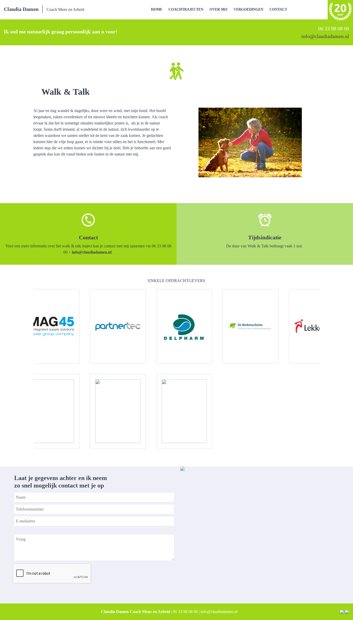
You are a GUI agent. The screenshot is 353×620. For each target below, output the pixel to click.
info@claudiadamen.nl (91, 252)
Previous (25, 368)
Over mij (218, 9)
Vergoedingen (248, 9)
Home (156, 9)
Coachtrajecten (185, 9)
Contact (278, 9)
